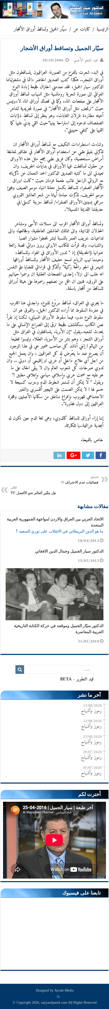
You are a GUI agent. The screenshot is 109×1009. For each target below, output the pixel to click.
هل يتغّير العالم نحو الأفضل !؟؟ (33, 490)
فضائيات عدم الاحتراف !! (79, 479)
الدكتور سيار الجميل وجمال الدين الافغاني (69, 551)
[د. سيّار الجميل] (54, 9)
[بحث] (19, 669)
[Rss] (58, 997)
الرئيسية (102, 29)
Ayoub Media (64, 990)
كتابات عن (81, 29)
